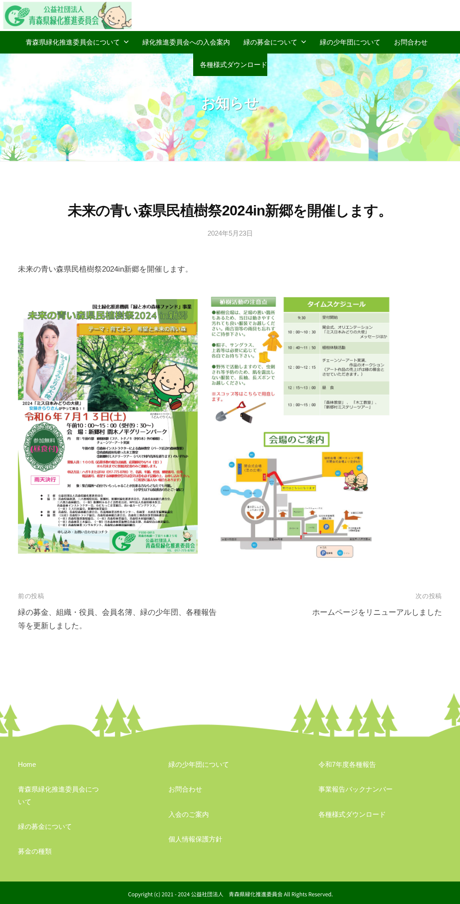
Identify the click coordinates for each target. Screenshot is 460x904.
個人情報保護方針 (195, 839)
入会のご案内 (188, 814)
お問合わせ (411, 42)
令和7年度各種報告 (347, 764)
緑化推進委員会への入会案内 (186, 42)
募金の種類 (35, 851)
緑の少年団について (350, 42)
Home (27, 764)
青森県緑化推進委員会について (73, 42)
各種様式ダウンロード (233, 64)
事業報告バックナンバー (355, 789)
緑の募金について (270, 42)
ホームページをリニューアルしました (377, 612)
